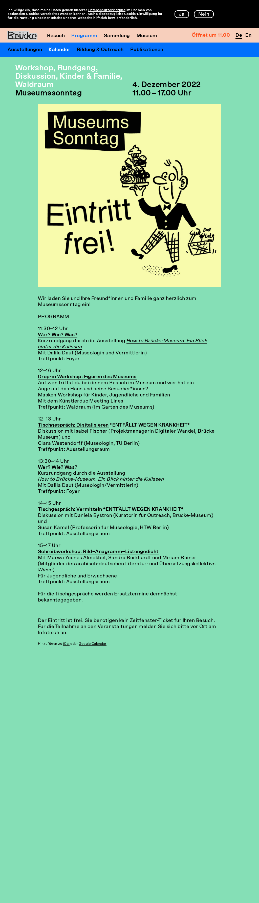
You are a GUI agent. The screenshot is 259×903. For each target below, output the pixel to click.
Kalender (59, 50)
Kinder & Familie (90, 77)
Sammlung (117, 36)
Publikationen (146, 50)
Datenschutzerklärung (107, 10)
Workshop (34, 68)
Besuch (56, 36)
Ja (182, 14)
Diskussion (35, 77)
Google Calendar (92, 644)
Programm (84, 36)
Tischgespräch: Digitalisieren (73, 425)
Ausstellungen (25, 50)
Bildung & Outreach (100, 50)
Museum (147, 36)
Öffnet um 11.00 (211, 35)
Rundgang (76, 68)
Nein (203, 14)
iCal (66, 644)
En (248, 35)
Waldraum (34, 85)
